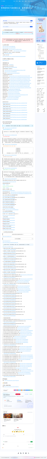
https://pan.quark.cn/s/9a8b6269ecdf (10, 299)
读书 (20, 1)
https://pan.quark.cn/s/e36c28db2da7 (9, 112)
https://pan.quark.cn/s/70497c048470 (13, 73)
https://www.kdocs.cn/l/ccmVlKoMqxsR (20, 50)
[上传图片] (5, 441)
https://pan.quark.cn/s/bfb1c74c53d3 (10, 376)
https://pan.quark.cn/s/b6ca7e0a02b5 (26, 346)
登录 (29, 441)
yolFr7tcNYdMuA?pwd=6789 (26, 193)
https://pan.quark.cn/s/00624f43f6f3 (26, 349)
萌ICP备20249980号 (37, 457)
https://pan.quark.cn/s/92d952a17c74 (9, 107)
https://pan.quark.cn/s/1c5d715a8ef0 (10, 315)
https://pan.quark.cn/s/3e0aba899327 (27, 356)
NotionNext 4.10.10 (7, 457)
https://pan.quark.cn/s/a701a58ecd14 (21, 107)
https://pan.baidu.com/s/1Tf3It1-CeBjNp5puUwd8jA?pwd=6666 (19, 81)
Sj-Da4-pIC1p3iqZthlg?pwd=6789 (22, 94)
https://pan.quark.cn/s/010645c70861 (9, 215)
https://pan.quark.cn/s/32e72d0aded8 (10, 249)
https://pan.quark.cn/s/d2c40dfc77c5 (23, 287)
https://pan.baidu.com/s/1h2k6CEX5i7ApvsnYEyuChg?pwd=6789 (20, 83)
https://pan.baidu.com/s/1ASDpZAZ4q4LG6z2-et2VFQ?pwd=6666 (20, 87)
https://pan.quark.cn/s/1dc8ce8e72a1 (13, 91)
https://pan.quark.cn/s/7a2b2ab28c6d (9, 208)
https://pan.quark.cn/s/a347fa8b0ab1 (14, 93)
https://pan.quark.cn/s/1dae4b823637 (21, 117)
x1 (28, 26)
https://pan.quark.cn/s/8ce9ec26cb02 (9, 220)
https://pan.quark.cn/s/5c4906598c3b (24, 372)
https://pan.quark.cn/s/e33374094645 (24, 326)
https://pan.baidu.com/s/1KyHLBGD (16, 193)
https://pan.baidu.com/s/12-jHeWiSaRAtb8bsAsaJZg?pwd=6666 (15, 70)
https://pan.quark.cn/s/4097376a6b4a (10, 353)
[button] (22, 10)
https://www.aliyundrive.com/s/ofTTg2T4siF (12, 380)
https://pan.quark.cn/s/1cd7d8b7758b (10, 324)
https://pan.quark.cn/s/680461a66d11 (21, 119)
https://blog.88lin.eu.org (41, 37)
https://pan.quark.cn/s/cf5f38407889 (9, 198)
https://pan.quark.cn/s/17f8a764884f (9, 229)
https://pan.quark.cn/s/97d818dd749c (11, 168)
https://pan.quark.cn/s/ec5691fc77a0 (26, 366)
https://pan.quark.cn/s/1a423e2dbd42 (9, 212)
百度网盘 (10, 64)
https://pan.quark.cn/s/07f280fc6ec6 (10, 310)
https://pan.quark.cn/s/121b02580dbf (9, 114)
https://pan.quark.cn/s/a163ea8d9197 (11, 178)
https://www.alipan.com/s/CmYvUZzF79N (9, 181)
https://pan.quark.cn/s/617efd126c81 (9, 265)
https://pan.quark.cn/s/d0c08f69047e (27, 330)
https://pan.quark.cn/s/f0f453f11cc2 (23, 329)
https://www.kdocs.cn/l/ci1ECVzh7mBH (15, 49)
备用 (13, 64)
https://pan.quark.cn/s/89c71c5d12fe (26, 333)
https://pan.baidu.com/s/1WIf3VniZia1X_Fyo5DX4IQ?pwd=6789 (20, 80)
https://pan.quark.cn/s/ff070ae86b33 (24, 290)
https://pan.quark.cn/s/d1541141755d (10, 302)
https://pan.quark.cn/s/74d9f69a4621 (9, 190)
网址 (23, 434)
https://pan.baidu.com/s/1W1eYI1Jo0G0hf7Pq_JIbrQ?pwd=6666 (19, 86)
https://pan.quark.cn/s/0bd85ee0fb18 (21, 336)
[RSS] (28, 453)
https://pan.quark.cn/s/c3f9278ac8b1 (9, 205)
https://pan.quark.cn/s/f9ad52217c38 (14, 89)
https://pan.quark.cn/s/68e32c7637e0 (14, 96)
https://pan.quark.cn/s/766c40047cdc (10, 294)
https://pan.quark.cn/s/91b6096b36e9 (12, 209)
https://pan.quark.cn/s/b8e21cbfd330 (9, 222)
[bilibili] (23, 453)
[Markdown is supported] (3, 441)
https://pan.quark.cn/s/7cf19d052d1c (9, 262)
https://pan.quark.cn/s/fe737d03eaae (10, 307)
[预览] (6, 441)
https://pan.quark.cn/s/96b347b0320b (21, 112)
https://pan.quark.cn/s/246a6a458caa (22, 342)
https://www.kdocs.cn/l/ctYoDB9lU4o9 (9, 46)
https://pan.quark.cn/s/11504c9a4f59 (26, 319)
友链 (29, 1)
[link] (14, 390)
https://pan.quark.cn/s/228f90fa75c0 (9, 119)
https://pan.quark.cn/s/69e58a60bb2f (22, 339)
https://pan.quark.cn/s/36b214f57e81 (11, 155)
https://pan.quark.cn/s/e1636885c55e (12, 99)
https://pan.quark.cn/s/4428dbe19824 (21, 114)
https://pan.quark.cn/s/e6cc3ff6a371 (23, 327)
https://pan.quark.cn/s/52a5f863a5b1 (24, 359)
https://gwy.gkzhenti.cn (8, 53)
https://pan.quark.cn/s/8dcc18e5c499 (10, 257)
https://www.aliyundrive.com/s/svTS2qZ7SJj (11, 386)
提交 (31, 441)
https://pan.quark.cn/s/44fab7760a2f (9, 117)
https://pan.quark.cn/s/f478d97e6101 (9, 105)
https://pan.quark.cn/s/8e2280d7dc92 (11, 144)
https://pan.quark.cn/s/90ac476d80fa (22, 291)
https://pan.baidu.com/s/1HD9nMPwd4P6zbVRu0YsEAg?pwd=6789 (21, 77)
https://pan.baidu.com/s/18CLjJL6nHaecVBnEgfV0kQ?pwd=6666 (19, 84)
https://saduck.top (6, 60)
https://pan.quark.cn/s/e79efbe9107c (9, 203)
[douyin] (18, 453)
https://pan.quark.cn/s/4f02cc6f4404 (25, 369)
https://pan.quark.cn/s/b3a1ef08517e (10, 277)
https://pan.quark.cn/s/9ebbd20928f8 (24, 373)
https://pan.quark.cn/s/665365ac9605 (10, 297)
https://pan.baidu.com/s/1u (12, 94)
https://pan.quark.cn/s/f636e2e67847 (26, 274)
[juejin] (23, 390)
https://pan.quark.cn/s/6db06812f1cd (24, 280)
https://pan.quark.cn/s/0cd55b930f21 (11, 71)
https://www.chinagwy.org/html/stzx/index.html (10, 242)
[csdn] (21, 390)
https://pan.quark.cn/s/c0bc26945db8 (11, 67)
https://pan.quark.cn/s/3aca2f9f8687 (13, 97)
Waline (31, 447)
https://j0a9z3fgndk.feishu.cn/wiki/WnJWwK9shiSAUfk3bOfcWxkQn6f (14, 56)
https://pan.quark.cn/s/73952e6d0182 (9, 196)
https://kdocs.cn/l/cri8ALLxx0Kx (8, 246)
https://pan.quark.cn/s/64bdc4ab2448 (26, 363)
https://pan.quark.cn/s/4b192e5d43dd (10, 254)
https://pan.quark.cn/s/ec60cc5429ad (9, 227)
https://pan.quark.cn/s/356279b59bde (22, 281)
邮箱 (13, 434)
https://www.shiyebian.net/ (7, 236)
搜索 (14, 1)
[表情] (4, 441)
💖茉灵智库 (15, 457)
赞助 (26, 1)
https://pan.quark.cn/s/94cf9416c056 (21, 105)
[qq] (15, 390)
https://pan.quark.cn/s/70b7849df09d (15, 90)
